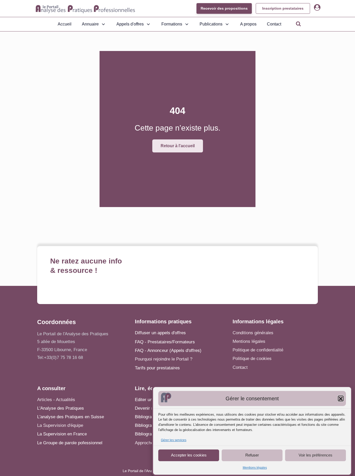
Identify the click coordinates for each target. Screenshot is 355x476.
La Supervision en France (62, 434)
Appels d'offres (130, 24)
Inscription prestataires (283, 8)
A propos (248, 24)
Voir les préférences (315, 455)
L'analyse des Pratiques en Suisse (70, 416)
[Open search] (298, 24)
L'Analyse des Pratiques (60, 408)
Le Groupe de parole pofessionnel (69, 442)
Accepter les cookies (189, 455)
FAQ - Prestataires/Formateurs (165, 341)
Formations (171, 24)
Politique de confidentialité (258, 350)
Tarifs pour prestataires (157, 367)
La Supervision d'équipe (60, 425)
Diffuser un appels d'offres (160, 332)
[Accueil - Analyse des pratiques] (85, 8)
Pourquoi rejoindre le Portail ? (163, 359)
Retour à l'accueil (178, 146)
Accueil (64, 24)
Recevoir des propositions (224, 8)
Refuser (252, 455)
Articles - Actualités (56, 399)
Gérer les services (173, 440)
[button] (340, 398)
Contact (274, 24)
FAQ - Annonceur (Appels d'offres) (168, 350)
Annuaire (90, 24)
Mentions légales (255, 467)
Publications (211, 24)
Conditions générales (253, 332)
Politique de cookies (252, 358)
